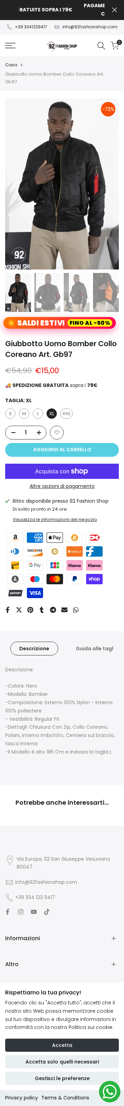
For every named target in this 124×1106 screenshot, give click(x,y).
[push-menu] (10, 46)
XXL (67, 414)
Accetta (62, 1045)
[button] (57, 432)
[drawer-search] (101, 46)
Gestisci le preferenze (62, 1078)
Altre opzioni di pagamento (62, 486)
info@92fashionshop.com (89, 27)
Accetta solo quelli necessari (62, 1061)
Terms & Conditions (65, 1097)
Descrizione (34, 648)
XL (51, 413)
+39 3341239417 (31, 27)
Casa (11, 65)
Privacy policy (21, 1097)
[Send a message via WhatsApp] (110, 1092)
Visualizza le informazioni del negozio (55, 519)
